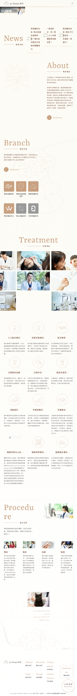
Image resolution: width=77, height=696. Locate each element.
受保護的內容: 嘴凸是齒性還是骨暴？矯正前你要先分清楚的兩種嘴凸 (36, 38)
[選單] (72, 3)
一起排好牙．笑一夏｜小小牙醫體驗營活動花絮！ (51, 35)
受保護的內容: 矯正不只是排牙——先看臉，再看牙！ (68, 35)
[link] (12, 11)
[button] (70, 18)
